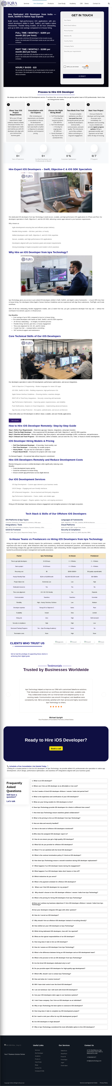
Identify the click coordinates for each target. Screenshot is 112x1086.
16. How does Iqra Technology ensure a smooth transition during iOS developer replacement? (64, 860)
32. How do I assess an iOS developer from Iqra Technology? (53, 947)
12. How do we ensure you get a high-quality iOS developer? (53, 839)
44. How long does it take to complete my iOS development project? (55, 1011)
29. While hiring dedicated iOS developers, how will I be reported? (55, 931)
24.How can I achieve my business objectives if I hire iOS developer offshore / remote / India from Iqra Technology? (67, 903)
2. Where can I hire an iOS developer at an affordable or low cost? (55, 786)
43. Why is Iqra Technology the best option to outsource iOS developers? (57, 1006)
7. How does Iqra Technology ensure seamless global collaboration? (55, 813)
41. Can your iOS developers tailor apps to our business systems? (55, 995)
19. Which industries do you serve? (44, 876)
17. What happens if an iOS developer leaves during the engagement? (56, 866)
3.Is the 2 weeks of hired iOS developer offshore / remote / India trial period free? (60, 791)
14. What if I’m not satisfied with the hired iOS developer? (52, 850)
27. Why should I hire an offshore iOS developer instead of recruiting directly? (59, 920)
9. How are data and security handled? (45, 823)
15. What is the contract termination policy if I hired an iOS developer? (56, 855)
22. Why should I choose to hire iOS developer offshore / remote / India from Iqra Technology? (65, 892)
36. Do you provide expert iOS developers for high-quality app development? (58, 968)
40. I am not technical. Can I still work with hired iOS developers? (55, 990)
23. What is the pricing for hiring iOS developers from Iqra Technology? (57, 898)
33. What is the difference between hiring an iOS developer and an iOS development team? (63, 952)
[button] (69, 781)
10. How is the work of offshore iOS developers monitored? (52, 828)
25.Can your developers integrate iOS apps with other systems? (54, 910)
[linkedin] (10, 1059)
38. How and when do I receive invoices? (46, 979)
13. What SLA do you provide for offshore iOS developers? (52, 844)
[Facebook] (5, 1059)
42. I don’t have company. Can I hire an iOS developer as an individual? (56, 1000)
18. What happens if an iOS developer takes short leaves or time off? (56, 871)
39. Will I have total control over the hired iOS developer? (52, 984)
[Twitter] (8, 1059)
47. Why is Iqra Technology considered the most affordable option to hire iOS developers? (63, 1027)
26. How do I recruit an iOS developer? (45, 915)
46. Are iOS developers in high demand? (46, 1022)
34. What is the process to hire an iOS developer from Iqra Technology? (57, 958)
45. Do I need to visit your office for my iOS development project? (55, 1016)
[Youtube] (13, 1059)
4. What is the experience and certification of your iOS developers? (55, 797)
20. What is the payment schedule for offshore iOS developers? (54, 882)
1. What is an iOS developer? (42, 781)
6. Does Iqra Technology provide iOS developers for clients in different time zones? (61, 807)
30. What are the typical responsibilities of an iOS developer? (53, 936)
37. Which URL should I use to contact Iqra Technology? (51, 974)
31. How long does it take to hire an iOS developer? (50, 942)
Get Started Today (39, 766)
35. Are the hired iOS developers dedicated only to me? (51, 963)
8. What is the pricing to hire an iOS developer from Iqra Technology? (56, 818)
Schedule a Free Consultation (20, 766)
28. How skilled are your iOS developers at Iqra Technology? (53, 926)
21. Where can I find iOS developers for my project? (50, 887)
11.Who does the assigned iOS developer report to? (50, 834)
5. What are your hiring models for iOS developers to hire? (52, 802)
